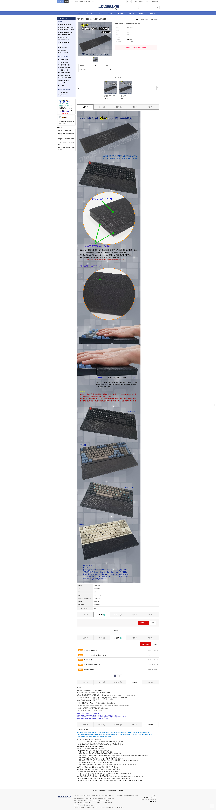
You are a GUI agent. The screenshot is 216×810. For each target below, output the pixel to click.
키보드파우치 (61, 82)
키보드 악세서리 (63, 56)
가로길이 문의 (85, 659)
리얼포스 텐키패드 (63, 62)
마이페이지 (141, 1)
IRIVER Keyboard (63, 52)
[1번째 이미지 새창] (95, 59)
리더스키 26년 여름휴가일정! (64, 130)
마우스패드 (90, 13)
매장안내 (131, 13)
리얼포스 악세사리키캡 (64, 72)
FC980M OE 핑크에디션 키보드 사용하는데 (93, 655)
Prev (78, 88)
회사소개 (95, 790)
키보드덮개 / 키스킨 (63, 80)
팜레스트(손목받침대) (64, 75)
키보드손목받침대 (154, 19)
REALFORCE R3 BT (63, 37)
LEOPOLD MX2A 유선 (64, 35)
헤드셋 (101, 13)
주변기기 (110, 13)
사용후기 (101, 107)
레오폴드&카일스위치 (64, 65)
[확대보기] (95, 66)
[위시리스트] (154, 53)
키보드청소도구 (62, 85)
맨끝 (120, 676)
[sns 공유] (110, 70)
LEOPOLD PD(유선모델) (64, 24)
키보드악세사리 (144, 19)
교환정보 (150, 107)
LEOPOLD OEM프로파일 (65, 32)
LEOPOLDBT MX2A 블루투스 (66, 27)
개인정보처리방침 (112, 790)
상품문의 (117, 107)
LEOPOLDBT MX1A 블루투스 (66, 29)
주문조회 (148, 1)
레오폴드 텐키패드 (63, 59)
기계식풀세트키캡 (63, 70)
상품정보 (85, 107)
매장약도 (153, 801)
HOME (137, 19)
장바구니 (155, 1)
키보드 (60, 21)
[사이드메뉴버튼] (214, 405)
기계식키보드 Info (63, 92)
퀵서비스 (141, 13)
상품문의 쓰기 (146, 644)
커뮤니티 (121, 13)
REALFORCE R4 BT (63, 40)
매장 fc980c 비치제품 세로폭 (89, 664)
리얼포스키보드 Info (63, 95)
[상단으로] (212, 806)
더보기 (152, 622)
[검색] (157, 7)
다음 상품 (108, 65)
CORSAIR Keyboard (63, 42)
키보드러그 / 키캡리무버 (64, 77)
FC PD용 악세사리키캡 (64, 67)
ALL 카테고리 (63, 18)
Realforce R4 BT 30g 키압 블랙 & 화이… (80, 1)
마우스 (80, 13)
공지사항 (152, 13)
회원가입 (134, 1)
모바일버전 (120, 790)
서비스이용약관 (102, 790)
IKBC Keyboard (62, 47)
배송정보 (134, 107)
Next (157, 88)
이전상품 (82, 65)
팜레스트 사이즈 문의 (87, 669)
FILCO (60, 45)
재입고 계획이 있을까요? (88, 650)
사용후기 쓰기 (143, 622)
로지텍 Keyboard (62, 50)
